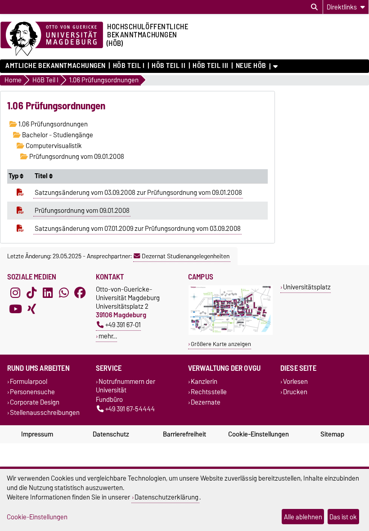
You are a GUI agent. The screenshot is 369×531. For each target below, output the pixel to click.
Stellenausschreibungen (45, 413)
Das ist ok (343, 516)
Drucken (295, 392)
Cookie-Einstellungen (258, 434)
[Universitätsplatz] (230, 332)
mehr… (108, 336)
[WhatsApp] (64, 293)
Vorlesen (295, 381)
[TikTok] (31, 293)
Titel (42, 176)
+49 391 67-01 (123, 324)
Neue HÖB (251, 65)
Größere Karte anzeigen (221, 344)
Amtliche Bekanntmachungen (55, 65)
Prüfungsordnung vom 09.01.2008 (76, 156)
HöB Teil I (128, 65)
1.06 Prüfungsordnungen (52, 124)
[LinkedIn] (48, 293)
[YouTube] (15, 309)
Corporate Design (34, 402)
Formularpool (28, 381)
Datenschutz (111, 434)
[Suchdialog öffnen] (314, 7)
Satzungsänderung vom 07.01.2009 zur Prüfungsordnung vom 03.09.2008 (138, 228)
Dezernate (205, 402)
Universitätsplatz (307, 286)
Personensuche (32, 392)
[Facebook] (80, 293)
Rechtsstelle (209, 392)
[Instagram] (15, 293)
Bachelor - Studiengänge (57, 135)
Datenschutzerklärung (166, 497)
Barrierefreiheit (184, 434)
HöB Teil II (168, 65)
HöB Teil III (211, 65)
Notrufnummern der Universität (125, 385)
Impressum (37, 434)
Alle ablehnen (303, 516)
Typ (14, 176)
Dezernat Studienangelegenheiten (186, 256)
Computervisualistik (53, 145)
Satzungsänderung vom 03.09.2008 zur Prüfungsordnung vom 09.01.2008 (138, 192)
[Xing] (31, 309)
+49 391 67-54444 (130, 409)
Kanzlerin (204, 381)
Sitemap (332, 434)
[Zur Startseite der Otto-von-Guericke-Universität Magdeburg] (52, 39)
